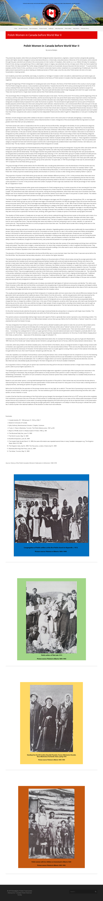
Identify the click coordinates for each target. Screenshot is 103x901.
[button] (89, 28)
